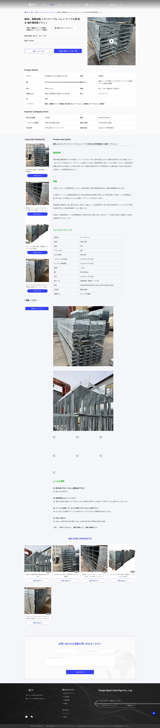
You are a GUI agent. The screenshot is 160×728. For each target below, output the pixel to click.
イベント (102, 5)
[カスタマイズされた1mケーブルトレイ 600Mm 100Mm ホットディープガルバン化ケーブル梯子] (37, 600)
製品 (52, 5)
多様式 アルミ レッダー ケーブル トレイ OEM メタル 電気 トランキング (94, 575)
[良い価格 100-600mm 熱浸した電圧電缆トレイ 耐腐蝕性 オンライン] (37, 155)
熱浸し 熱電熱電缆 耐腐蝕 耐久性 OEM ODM (37, 575)
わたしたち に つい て (73, 5)
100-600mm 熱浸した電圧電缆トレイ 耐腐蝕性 (66, 575)
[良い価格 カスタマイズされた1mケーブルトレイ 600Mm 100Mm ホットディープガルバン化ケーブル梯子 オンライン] (37, 270)
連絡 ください (90, 5)
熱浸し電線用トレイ (91, 527)
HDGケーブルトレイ (66, 527)
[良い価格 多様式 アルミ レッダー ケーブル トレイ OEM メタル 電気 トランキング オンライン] (37, 193)
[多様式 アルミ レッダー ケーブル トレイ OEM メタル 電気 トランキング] (94, 558)
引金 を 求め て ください (67, 51)
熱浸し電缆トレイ (78, 527)
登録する (130, 705)
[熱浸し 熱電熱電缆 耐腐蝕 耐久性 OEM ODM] (37, 558)
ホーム (44, 5)
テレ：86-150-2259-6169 (34, 695)
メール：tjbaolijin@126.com (35, 698)
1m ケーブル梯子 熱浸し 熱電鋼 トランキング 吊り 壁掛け (122, 575)
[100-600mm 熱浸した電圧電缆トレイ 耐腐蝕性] (66, 558)
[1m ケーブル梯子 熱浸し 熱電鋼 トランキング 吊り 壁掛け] (122, 558)
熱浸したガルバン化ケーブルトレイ (45, 12)
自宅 (28, 12)
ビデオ (59, 5)
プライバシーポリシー (37, 726)
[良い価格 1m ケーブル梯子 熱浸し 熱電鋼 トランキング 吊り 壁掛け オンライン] (37, 232)
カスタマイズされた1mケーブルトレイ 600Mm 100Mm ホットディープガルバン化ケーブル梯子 (37, 287)
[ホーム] (31, 4)
